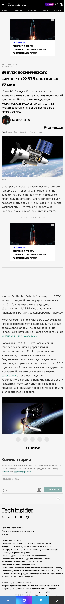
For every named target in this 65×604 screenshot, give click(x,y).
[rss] (3, 517)
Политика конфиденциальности (18, 531)
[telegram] (15, 517)
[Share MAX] (24, 600)
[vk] (9, 517)
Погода (39, 132)
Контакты (6, 534)
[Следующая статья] (32, 498)
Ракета (32, 132)
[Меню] (3, 4)
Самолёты (24, 132)
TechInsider (17, 4)
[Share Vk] (8, 600)
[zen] (21, 517)
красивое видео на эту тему (19, 336)
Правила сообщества (12, 528)
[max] (27, 517)
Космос (16, 64)
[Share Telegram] (40, 600)
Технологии (6, 64)
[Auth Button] (61, 4)
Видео (16, 132)
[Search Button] (57, 4)
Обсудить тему (55, 127)
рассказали (9, 376)
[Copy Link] (57, 600)
